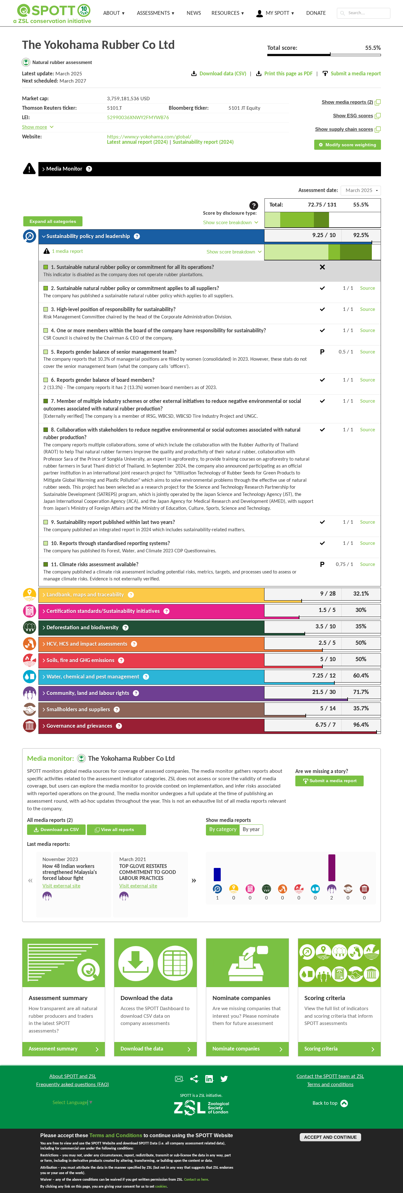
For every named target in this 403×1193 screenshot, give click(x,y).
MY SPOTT (277, 13)
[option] (73, 884)
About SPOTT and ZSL (72, 1076)
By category (222, 830)
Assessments (153, 13)
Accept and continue (330, 1137)
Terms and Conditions (115, 1135)
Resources (225, 13)
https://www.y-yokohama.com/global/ (149, 137)
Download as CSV (59, 829)
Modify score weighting (350, 144)
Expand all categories (53, 221)
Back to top (326, 1103)
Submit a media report (332, 780)
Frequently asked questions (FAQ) (72, 1084)
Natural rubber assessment (61, 62)
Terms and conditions (330, 1084)
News (194, 13)
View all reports (119, 829)
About (111, 13)
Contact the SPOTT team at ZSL (330, 1076)
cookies (161, 1187)
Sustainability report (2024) (203, 142)
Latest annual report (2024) (137, 142)
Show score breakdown (227, 222)
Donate (316, 13)
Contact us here (196, 1180)
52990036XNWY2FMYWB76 (138, 117)
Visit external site (61, 886)
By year (251, 830)
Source (367, 288)
